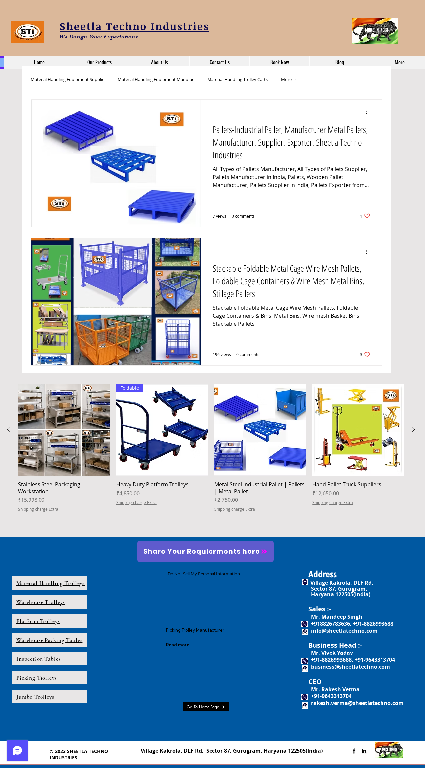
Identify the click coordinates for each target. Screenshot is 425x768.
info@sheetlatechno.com (344, 630)
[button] (99, 62)
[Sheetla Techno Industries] (354, 751)
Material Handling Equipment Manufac (156, 79)
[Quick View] (64, 430)
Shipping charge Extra (38, 509)
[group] (211, 456)
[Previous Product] (8, 429)
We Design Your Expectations (98, 36)
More (286, 79)
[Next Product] (414, 429)
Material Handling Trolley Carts (237, 79)
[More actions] (369, 113)
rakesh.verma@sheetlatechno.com (357, 703)
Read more (177, 644)
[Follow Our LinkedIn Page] (364, 751)
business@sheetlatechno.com (350, 666)
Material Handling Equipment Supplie (67, 79)
